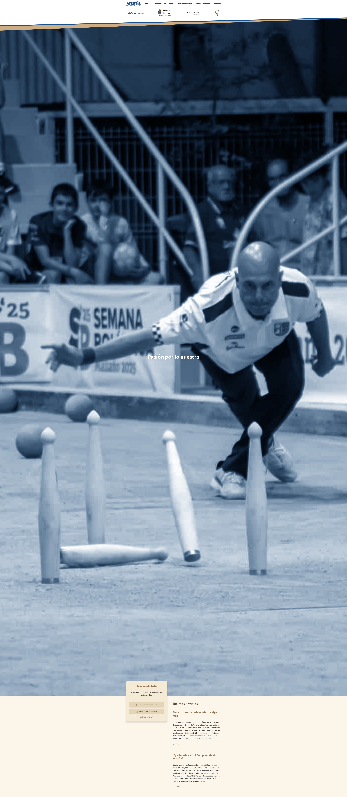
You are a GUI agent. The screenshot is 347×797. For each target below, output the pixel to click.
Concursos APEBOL (185, 3)
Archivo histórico (203, 3)
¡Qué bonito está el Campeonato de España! (194, 756)
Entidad (148, 3)
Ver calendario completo (148, 705)
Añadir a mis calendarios (148, 711)
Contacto (217, 3)
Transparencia (160, 3)
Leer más (176, 744)
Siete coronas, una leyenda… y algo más (195, 714)
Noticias (172, 3)
